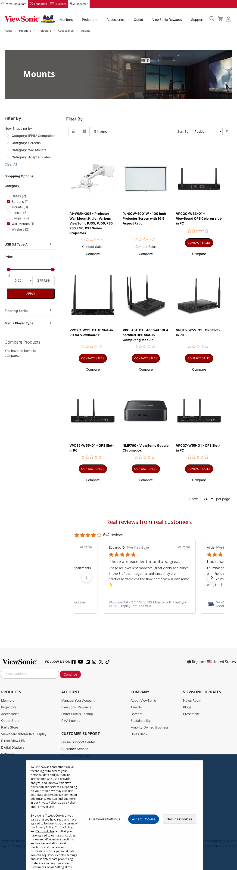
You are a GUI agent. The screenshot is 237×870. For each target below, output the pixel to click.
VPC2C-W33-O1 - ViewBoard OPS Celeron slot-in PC (199, 218)
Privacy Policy (47, 803)
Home (9, 30)
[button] (93, 254)
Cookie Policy (66, 803)
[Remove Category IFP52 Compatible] (8, 135)
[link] (149, 604)
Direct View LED (13, 741)
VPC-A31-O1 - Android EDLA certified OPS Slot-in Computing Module (145, 335)
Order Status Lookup (77, 714)
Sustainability (141, 720)
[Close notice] (197, 819)
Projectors (89, 20)
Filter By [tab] (74, 119)
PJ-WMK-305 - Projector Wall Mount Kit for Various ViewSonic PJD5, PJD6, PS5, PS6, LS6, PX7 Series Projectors (91, 223)
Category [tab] (12, 186)
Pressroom (191, 714)
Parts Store (9, 727)
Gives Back (139, 734)
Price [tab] (9, 257)
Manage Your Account (78, 700)
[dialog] (118, 812)
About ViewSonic (143, 700)
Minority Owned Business (149, 727)
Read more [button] (147, 584)
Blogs (187, 707)
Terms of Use (45, 807)
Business (60, 4)
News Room (192, 700)
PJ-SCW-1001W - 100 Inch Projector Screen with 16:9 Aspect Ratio (144, 218)
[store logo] (30, 19)
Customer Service (74, 749)
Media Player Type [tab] (19, 323)
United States (224, 661)
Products (25, 30)
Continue (70, 674)
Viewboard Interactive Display (24, 734)
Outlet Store (10, 720)
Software (8, 754)
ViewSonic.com (16, 4)
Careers (136, 714)
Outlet (138, 20)
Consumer (80, 4)
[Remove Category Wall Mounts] (8, 150)
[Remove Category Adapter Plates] (8, 157)
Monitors (66, 20)
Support (197, 20)
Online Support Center (78, 742)
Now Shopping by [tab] (18, 128)
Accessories (115, 20)
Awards (136, 707)
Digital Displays (12, 747)
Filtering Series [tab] (16, 311)
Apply (30, 293)
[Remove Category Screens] (8, 142)
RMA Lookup (71, 720)
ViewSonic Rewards (167, 20)
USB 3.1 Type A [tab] (16, 244)
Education (40, 4)
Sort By (182, 131)
